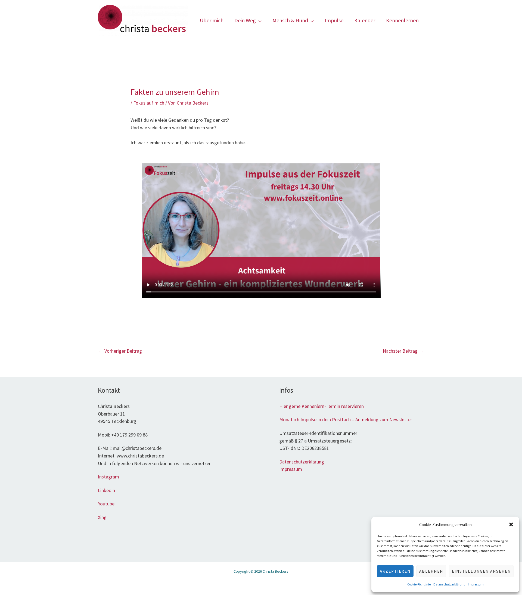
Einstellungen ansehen (481, 571)
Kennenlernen (402, 20)
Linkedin (106, 490)
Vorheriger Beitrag (120, 351)
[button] (511, 524)
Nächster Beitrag (403, 351)
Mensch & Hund (290, 20)
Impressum (476, 584)
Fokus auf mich (148, 103)
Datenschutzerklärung (449, 584)
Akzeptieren (395, 571)
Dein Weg (245, 20)
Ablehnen (431, 571)
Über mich (211, 20)
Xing (103, 517)
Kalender (364, 20)
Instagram (108, 477)
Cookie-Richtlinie (419, 584)
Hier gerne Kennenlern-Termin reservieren (321, 406)
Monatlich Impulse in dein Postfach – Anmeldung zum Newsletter (345, 419)
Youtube (106, 504)
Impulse (334, 20)
